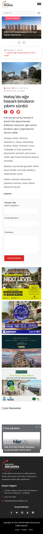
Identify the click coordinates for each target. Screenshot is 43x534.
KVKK (31, 530)
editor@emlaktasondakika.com (16, 501)
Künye (17, 530)
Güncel (19, 50)
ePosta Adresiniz (11, 218)
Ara (39, 13)
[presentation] (19, 43)
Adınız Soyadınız (12, 205)
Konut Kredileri (13, 18)
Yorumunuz (8, 232)
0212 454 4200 (10, 497)
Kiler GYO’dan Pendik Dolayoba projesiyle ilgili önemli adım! (19, 448)
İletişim (24, 530)
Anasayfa (10, 50)
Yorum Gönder (14, 258)
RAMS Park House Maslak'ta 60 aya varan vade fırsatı (20, 33)
